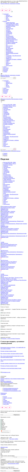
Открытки (8, 27)
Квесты (7, 34)
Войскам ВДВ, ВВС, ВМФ (12, 23)
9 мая (7, 61)
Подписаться (16, 414)
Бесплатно (5, 69)
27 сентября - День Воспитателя (13, 55)
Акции (4, 66)
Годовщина (8, 50)
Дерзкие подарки (10, 37)
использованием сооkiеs (13, 463)
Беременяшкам (9, 52)
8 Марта (8, 60)
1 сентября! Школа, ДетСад (12, 25)
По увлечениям (9, 48)
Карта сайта (6, 404)
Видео (7, 18)
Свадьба (8, 29)
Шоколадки (8, 49)
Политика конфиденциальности (10, 388)
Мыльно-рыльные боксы (11, 39)
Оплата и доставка (7, 397)
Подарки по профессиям (11, 42)
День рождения (9, 28)
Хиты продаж (9, 65)
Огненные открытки (11, 38)
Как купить (6, 68)
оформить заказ (4, 447)
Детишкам (8, 31)
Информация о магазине (4, 394)
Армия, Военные (10, 41)
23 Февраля (8, 56)
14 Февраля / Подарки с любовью (13, 59)
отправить (3, 459)
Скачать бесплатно (10, 22)
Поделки (8, 47)
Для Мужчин (9, 32)
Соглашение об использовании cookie (12, 390)
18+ (7, 44)
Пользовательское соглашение (10, 389)
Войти (9, 151)
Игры (7, 54)
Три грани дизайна (13, 438)
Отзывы (8, 20)
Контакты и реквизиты (6, 381)
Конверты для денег (10, 26)
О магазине (6, 14)
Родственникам (9, 36)
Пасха (7, 64)
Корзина (8, 76)
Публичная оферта (7, 402)
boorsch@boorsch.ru (8, 382)
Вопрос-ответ (9, 16)
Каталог (5, 21)
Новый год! (8, 58)
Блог (7, 17)
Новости (8, 15)
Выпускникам (9, 45)
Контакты (5, 70)
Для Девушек (9, 33)
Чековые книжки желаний (12, 53)
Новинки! (8, 63)
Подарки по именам (10, 43)
